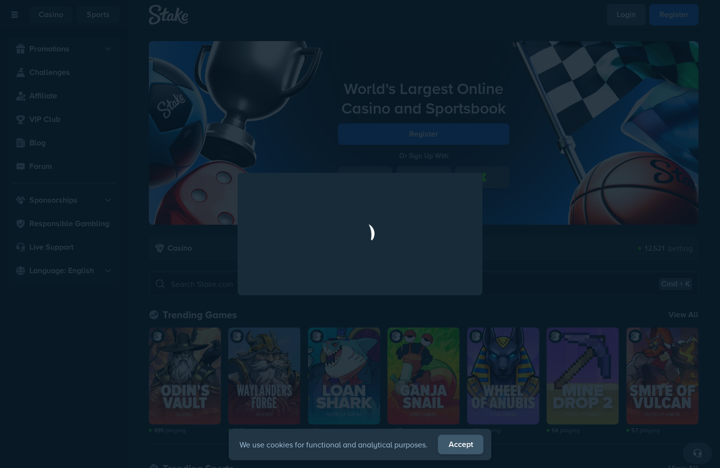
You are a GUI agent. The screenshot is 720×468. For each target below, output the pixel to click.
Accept (461, 444)
